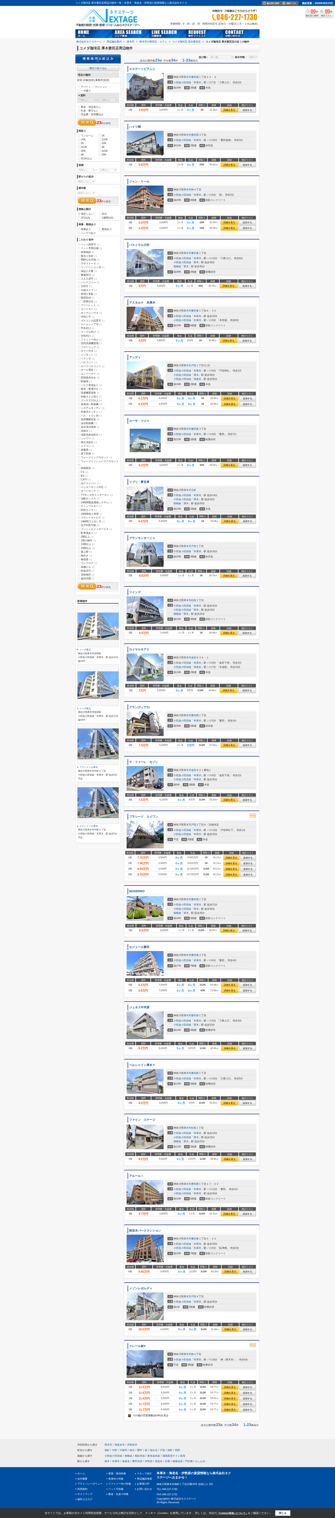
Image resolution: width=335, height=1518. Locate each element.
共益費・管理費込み (92, 114)
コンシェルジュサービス (96, 529)
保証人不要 (89, 271)
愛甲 (139, 1450)
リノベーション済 (92, 267)
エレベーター (90, 373)
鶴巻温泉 (178, 1461)
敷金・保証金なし (91, 106)
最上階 (86, 551)
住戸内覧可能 (90, 525)
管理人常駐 (89, 293)
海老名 (197, 379)
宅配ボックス (90, 498)
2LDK (84, 147)
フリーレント (90, 305)
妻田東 (195, 253)
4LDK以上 (86, 158)
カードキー (89, 309)
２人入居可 (89, 278)
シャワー (87, 438)
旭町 (107, 1450)
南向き (86, 555)
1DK (83, 139)
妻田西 (195, 134)
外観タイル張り (91, 396)
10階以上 (87, 544)
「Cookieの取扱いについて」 (232, 1513)
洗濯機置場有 (90, 392)
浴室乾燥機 (89, 423)
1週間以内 (107, 217)
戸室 (193, 365)
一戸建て (86, 90)
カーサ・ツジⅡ (139, 420)
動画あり (107, 229)
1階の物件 (88, 540)
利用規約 (82, 1489)
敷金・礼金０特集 (118, 1494)
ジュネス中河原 (139, 1007)
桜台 (132, 1450)
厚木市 (187, 77)
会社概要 (82, 1478)
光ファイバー (90, 483)
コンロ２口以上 (91, 400)
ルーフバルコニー (92, 366)
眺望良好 (87, 297)
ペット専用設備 (91, 248)
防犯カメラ (89, 510)
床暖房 (86, 449)
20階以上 (87, 548)
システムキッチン (92, 407)
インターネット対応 (94, 487)
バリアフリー (90, 282)
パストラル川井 (139, 244)
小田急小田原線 (182, 82)
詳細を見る (229, 110)
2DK (104, 143)
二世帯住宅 (89, 301)
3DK (83, 150)
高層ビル (87, 567)
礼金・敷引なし (89, 110)
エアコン (87, 445)
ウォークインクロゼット (96, 457)
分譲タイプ (89, 290)
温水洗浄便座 (90, 426)
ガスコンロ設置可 (92, 320)
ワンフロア (89, 563)
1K (103, 135)
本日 (104, 213)
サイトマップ (84, 1494)
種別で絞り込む (98, 68)
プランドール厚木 (88, 767)
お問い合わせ (144, 1489)
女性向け (87, 335)
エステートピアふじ (142, 68)
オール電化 (89, 369)
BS (84, 475)
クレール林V (137, 1346)
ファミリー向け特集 (119, 1483)
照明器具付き (90, 377)
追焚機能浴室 (90, 419)
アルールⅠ (136, 1175)
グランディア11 (139, 707)
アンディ (135, 357)
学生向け (87, 328)
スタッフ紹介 (144, 1473)
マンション (101, 86)
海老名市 (120, 1444)
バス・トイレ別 (91, 415)
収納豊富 (87, 468)
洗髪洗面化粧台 (91, 434)
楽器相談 (87, 252)
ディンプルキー (91, 506)
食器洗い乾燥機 (91, 404)
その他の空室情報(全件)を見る (148, 1415)
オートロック (90, 491)
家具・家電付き (91, 388)
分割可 (86, 286)
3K (103, 147)
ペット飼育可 (90, 244)
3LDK (105, 150)
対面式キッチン (91, 411)
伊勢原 (148, 1461)
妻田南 (195, 77)
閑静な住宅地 (90, 259)
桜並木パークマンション (145, 1230)
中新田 (123, 1450)
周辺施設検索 (144, 1478)
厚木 (196, 262)
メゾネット (89, 354)
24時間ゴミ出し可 (92, 521)
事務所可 (87, 274)
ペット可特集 (115, 1489)
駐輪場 (86, 381)
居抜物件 (87, 574)
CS (84, 471)
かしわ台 (200, 1461)
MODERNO (137, 891)
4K (82, 154)
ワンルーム (87, 135)
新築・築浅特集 (117, 1473)
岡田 (177, 1450)
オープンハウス (91, 313)
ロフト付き (89, 350)
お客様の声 (143, 1483)
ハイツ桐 (135, 126)
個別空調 (87, 578)
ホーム (81, 1473)
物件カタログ (84, 1499)
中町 (114, 1450)
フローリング (90, 347)
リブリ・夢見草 (139, 481)
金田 (193, 657)
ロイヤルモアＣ (139, 649)
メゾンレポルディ (140, 1288)
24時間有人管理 (91, 513)
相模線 (177, 266)
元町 (193, 490)
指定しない (87, 213)
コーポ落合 (85, 649)
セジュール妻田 (139, 947)
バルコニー (89, 362)
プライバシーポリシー (90, 1483)
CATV (86, 479)
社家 (167, 1461)
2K (82, 143)
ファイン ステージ (142, 1119)
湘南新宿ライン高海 (173, 1455)
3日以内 (85, 217)
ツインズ (135, 592)
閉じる (283, 1513)
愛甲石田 (137, 1461)
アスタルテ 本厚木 (142, 302)
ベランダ (87, 358)
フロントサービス (92, 517)
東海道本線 (153, 1455)
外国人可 (87, 316)
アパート (86, 86)
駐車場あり (89, 532)
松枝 (193, 600)
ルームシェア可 (91, 324)
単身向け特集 (115, 1478)
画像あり (86, 229)
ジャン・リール (139, 181)
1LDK (105, 139)
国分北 (153, 1450)
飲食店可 (87, 570)
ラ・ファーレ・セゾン (143, 762)
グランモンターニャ (142, 538)
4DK (104, 154)
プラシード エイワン (143, 816)
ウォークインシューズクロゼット (98, 463)
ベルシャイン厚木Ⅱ (142, 1065)
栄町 (170, 1450)
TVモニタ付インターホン (97, 494)
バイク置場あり (91, 385)
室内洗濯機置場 (91, 343)
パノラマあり (88, 233)
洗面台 (86, 430)
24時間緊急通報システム (96, 502)
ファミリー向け (91, 339)
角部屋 (86, 559)
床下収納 (87, 453)
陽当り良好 (89, 255)
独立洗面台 (89, 442)
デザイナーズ (90, 263)
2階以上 (87, 536)
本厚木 (197, 82)
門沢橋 (189, 1461)
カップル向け (90, 331)
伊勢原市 (132, 1444)
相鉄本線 (140, 1455)
